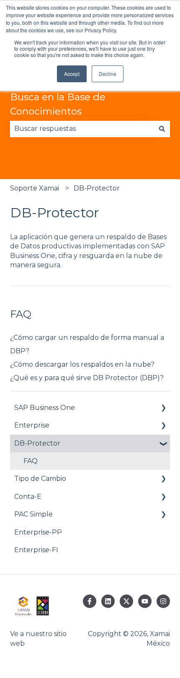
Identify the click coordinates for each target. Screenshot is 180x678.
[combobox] (82, 129)
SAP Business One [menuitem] (44, 408)
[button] (163, 408)
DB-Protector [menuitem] (37, 443)
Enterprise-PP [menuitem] (38, 532)
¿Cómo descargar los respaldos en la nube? (82, 364)
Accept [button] (72, 73)
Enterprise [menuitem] (31, 425)
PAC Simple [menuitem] (33, 514)
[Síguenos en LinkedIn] (108, 601)
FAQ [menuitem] (30, 461)
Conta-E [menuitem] (27, 497)
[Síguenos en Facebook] (89, 601)
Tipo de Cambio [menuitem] (40, 478)
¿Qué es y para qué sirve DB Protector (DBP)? (87, 378)
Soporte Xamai (34, 188)
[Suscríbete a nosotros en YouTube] (145, 601)
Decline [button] (107, 73)
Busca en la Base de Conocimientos (57, 104)
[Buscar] (162, 129)
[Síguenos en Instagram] (163, 601)
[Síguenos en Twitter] (126, 601)
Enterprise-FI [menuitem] (36, 550)
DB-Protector (97, 188)
